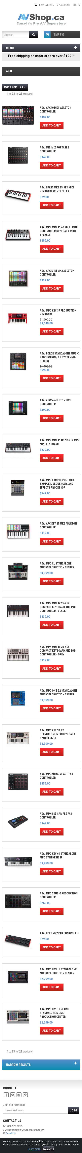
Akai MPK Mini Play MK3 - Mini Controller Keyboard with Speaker (59, 231)
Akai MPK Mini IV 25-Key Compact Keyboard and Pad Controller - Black (58, 607)
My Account (63, 5)
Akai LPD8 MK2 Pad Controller (59, 933)
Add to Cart (52, 125)
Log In (76, 5)
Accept (48, 1148)
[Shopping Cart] (47, 34)
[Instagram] (19, 1094)
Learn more (34, 1149)
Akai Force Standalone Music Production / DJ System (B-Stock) (59, 357)
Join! (73, 1110)
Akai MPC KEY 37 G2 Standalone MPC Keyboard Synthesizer (57, 734)
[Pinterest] (25, 1094)
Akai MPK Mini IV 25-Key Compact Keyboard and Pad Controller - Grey (58, 650)
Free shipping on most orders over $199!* (41, 56)
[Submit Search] (33, 34)
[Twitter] (12, 1094)
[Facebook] (6, 1094)
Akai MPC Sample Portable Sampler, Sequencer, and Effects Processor (57, 483)
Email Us (11, 1133)
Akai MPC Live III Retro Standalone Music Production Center (54, 1013)
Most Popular (13, 87)
